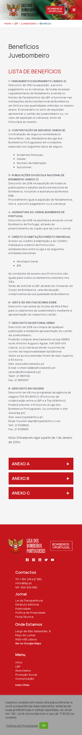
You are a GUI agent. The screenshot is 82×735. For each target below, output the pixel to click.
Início (18, 662)
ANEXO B (20, 478)
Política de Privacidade (30, 612)
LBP (17, 666)
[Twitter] (46, 559)
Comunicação (24, 678)
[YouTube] (52, 559)
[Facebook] (27, 559)
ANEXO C (21, 493)
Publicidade (23, 608)
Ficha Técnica (24, 617)
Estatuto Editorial (27, 604)
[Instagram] (33, 559)
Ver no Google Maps (28, 643)
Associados (23, 670)
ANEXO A (21, 464)
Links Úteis (22, 685)
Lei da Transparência (29, 600)
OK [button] (44, 725)
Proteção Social (26, 675)
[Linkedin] (39, 559)
